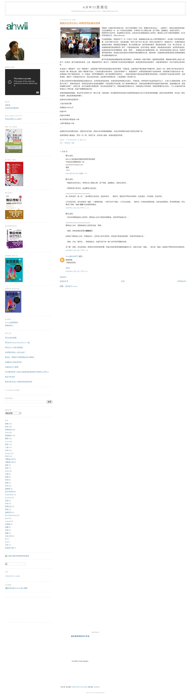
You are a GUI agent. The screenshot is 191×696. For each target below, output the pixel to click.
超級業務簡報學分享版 (80, 636)
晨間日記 (8, 506)
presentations (79, 687)
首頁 (122, 281)
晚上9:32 (83, 140)
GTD (6, 432)
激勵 (6, 533)
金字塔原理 (9, 491)
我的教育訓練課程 (12, 108)
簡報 (6, 509)
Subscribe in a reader (13, 576)
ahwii (97, 687)
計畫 (6, 474)
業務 (6, 423)
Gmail (7, 471)
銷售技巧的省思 (9, 377)
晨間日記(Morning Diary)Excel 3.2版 (16, 342)
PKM (7, 456)
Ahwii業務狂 (96, 7)
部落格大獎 (9, 548)
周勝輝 (7, 105)
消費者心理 (9, 459)
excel (7, 441)
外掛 (6, 503)
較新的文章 (64, 281)
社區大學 (8, 536)
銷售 (6, 444)
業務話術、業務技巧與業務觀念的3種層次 (18, 357)
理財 (6, 468)
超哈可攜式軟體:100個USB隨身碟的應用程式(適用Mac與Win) (26, 372)
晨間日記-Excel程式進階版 (13, 347)
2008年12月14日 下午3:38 (77, 250)
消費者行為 (9, 462)
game (7, 518)
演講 (72, 143)
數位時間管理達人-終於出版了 (14, 352)
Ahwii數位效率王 (72, 256)
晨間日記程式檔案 (10, 338)
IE (6, 539)
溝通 (6, 477)
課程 (6, 483)
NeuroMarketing (11, 515)
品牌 (6, 500)
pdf (6, 542)
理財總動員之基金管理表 (12, 362)
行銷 (6, 450)
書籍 (6, 438)
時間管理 (67, 143)
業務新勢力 (9, 325)
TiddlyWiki (9, 494)
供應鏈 (7, 524)
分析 (6, 545)
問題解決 (8, 435)
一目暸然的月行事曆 (10, 367)
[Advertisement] (16, 609)
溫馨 (6, 527)
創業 (6, 465)
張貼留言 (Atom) (71, 286)
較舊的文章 (181, 281)
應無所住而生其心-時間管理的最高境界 (80, 23)
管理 (6, 480)
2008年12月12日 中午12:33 (77, 208)
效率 (6, 426)
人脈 (6, 447)
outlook (8, 521)
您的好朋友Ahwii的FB (13, 119)
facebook (8, 497)
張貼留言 (63, 277)
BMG (7, 486)
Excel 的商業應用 (11, 322)
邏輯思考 (8, 512)
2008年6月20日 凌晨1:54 (76, 173)
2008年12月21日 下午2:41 (77, 271)
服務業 (7, 489)
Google (7, 453)
